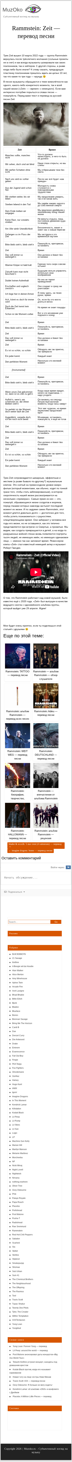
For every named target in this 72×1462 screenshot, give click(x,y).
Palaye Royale (19, 1198)
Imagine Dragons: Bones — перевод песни (30, 850)
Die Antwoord (18, 1039)
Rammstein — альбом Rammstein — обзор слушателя (45, 675)
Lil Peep (16, 1117)
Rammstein (17, 1231)
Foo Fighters (18, 1068)
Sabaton (16, 1239)
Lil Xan (15, 1129)
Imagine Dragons (20, 1096)
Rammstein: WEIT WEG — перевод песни (17, 755)
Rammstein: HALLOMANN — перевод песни (17, 834)
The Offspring (18, 1287)
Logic (14, 1133)
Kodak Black (18, 1113)
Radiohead (17, 1222)
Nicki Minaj (17, 1165)
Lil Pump (16, 1121)
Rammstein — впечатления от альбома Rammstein (46, 795)
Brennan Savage (20, 1019)
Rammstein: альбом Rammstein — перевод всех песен (17, 715)
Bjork (14, 1003)
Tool (14, 1295)
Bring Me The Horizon (22, 1023)
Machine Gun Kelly (20, 1141)
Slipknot (16, 1259)
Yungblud (16, 1328)
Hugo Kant (17, 1084)
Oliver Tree (17, 1186)
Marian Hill (17, 1145)
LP (13, 1137)
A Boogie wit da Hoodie (22, 966)
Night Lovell (17, 1169)
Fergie (15, 1060)
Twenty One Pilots (20, 1308)
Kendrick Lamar (19, 1105)
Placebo (16, 1206)
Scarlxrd (16, 1243)
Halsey (15, 1080)
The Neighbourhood (21, 1283)
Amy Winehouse (19, 978)
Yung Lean (17, 1324)
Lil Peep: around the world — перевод (30, 1350)
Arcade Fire (17, 987)
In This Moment (19, 1100)
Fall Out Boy (17, 1056)
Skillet (15, 1251)
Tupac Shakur (18, 1304)
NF (13, 1161)
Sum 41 (15, 1275)
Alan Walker (17, 970)
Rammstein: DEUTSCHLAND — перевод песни (46, 755)
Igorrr (14, 1092)
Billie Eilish (17, 999)
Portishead (17, 1210)
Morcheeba (17, 1157)
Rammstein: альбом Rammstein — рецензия (45, 834)
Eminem (16, 1047)
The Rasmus (18, 1291)
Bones (15, 1015)
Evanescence (18, 1051)
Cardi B (15, 1027)
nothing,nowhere (20, 1182)
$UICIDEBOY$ (19, 954)
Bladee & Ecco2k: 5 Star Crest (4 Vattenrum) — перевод (35, 845)
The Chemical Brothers (22, 1279)
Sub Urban (17, 1271)
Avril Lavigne (18, 991)
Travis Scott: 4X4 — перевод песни (29, 1381)
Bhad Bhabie (18, 995)
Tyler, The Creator (20, 1312)
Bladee (15, 1007)
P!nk (14, 1194)
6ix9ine (15, 962)
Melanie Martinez (20, 1153)
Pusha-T (16, 1218)
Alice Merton (18, 974)
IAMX (14, 1088)
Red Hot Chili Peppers (22, 1235)
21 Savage (17, 958)
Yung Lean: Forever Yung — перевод (30, 1346)
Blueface (16, 1011)
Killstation (16, 1109)
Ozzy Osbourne (19, 1190)
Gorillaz (15, 1076)
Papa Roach (18, 1202)
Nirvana (15, 1178)
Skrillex (15, 1255)
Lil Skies (16, 1125)
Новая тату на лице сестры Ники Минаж (32, 1377)
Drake (15, 1043)
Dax (14, 1031)
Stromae (16, 1267)
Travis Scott (17, 1299)
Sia (13, 1247)
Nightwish (16, 1173)
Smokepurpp (18, 1263)
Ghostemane (18, 1072)
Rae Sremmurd (19, 1226)
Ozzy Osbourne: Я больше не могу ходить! (32, 1385)
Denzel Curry (18, 1035)
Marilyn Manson (19, 1149)
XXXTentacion (18, 1320)
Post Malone (18, 1214)
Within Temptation (20, 1316)
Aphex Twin (17, 983)
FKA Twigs (17, 1064)
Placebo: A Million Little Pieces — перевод (32, 1396)
